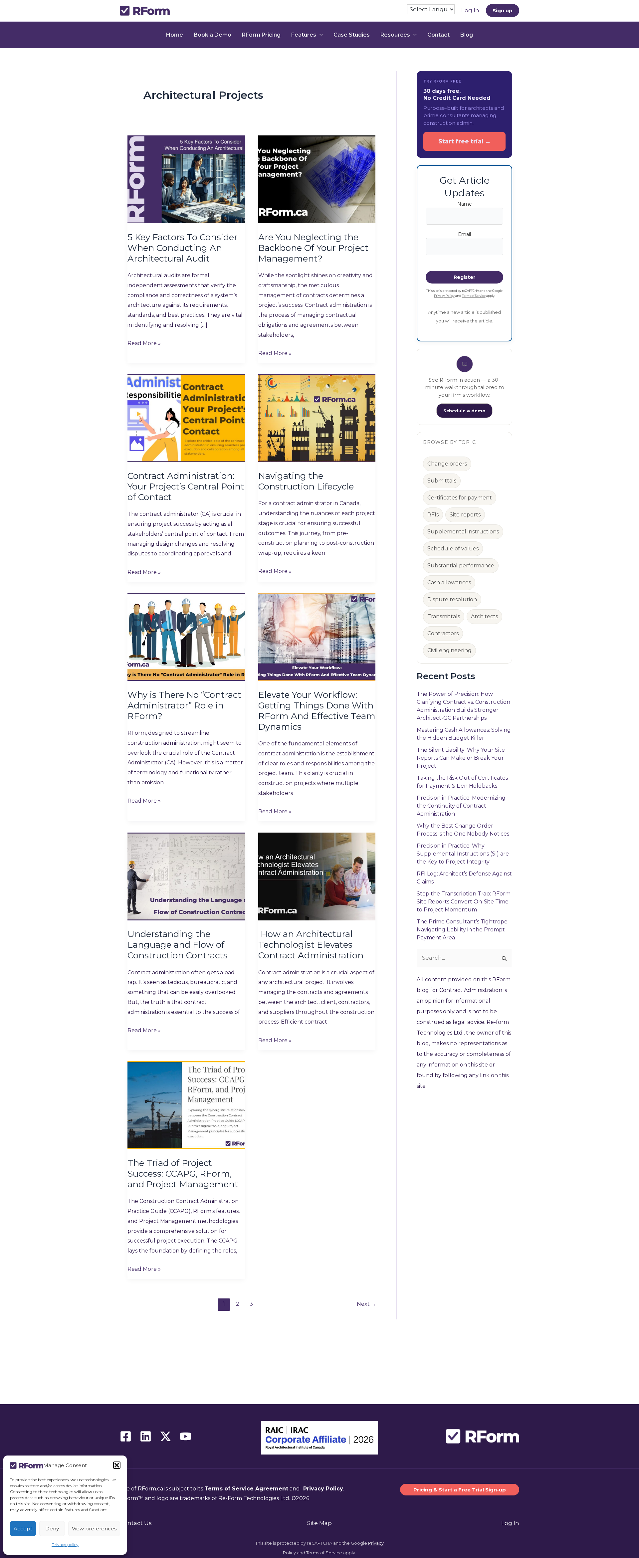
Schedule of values (453, 548)
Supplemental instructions (463, 531)
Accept (23, 1528)
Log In (510, 1523)
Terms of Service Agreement (246, 1488)
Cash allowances (449, 582)
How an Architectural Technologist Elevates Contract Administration (310, 945)
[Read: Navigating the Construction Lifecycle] (317, 417)
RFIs (433, 514)
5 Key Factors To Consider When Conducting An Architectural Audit (182, 248)
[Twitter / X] (165, 1436)
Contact (438, 35)
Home (174, 35)
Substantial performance (460, 565)
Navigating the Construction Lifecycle (306, 481)
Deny (52, 1528)
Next (366, 1304)
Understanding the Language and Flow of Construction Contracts (177, 945)
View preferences (94, 1528)
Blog (466, 35)
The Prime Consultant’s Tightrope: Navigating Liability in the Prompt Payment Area (463, 929)
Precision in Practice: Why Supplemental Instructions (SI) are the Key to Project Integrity (463, 854)
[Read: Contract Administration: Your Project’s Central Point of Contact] (186, 417)
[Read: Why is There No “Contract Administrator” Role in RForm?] (186, 636)
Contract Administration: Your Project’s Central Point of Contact (185, 486)
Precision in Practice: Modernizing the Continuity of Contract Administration (461, 806)
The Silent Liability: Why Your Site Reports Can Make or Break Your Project (461, 758)
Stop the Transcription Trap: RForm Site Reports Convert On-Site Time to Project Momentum (464, 901)
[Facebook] (125, 1436)
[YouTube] (185, 1436)
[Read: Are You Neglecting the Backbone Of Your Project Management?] (317, 179)
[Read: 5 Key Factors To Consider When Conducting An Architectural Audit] (186, 179)
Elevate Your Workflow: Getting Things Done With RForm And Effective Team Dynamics (316, 710)
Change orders (447, 464)
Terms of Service (474, 295)
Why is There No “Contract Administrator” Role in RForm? (184, 705)
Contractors (443, 633)
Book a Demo (212, 35)
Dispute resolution (452, 599)
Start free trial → (464, 141)
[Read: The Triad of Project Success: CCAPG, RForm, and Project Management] (186, 1104)
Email (464, 234)
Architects (484, 616)
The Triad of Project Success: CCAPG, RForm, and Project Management (182, 1174)
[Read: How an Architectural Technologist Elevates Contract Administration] (317, 876)
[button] (116, 1465)
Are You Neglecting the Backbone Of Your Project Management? (313, 248)
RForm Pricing (261, 35)
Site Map (319, 1523)
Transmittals (443, 616)
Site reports (465, 514)
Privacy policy (65, 1544)
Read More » (144, 344)
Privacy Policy (444, 295)
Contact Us (136, 1523)
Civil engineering (449, 650)
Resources (395, 35)
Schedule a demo (464, 410)
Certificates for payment (459, 497)
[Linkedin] (145, 1436)
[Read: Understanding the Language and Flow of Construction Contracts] (186, 876)
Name (464, 204)
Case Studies (351, 35)
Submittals (441, 481)
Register (464, 277)
